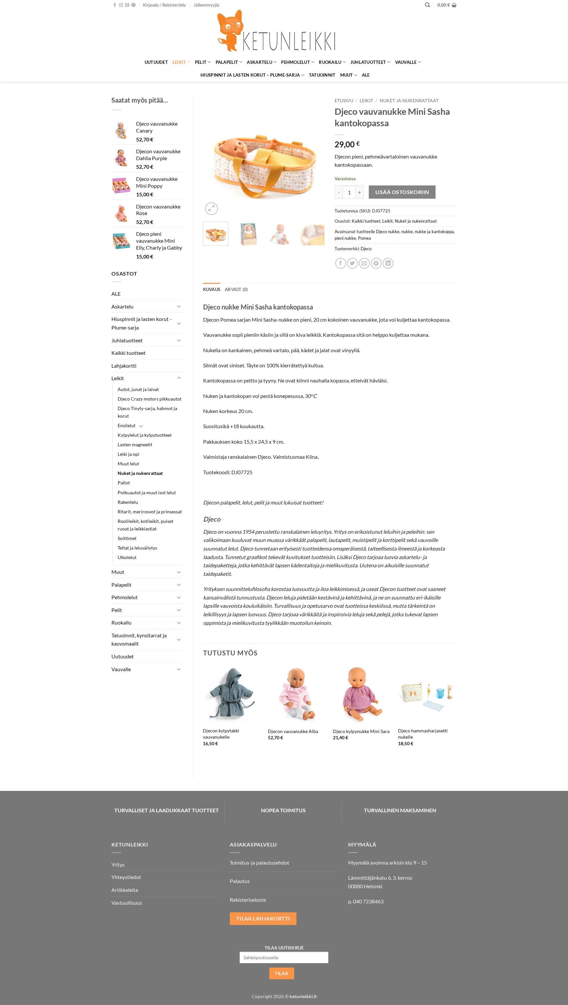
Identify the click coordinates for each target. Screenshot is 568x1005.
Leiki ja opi (128, 454)
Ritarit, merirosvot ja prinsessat (150, 511)
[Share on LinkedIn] (388, 263)
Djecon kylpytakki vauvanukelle (221, 734)
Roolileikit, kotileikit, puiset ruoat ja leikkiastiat (145, 524)
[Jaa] (340, 263)
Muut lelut (128, 463)
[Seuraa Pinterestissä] (133, 5)
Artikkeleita (124, 890)
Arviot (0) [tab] (236, 289)
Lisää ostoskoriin (402, 192)
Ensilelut (126, 425)
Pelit (200, 62)
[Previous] (214, 155)
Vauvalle (406, 62)
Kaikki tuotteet (128, 353)
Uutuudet (156, 62)
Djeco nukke (387, 231)
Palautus (240, 881)
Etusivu (344, 100)
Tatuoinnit (322, 75)
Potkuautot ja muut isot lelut (147, 492)
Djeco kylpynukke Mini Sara (361, 731)
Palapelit (227, 62)
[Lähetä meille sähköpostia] (127, 5)
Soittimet (127, 538)
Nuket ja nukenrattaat (140, 473)
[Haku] (427, 5)
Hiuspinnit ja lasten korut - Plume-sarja (141, 323)
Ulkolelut (127, 557)
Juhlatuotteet (368, 62)
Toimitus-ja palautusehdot (259, 862)
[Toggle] (179, 306)
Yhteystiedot (126, 877)
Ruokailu (330, 62)
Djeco (366, 248)
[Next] (314, 155)
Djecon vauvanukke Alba (293, 731)
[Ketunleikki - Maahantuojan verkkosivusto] (284, 33)
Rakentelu (128, 502)
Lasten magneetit (135, 444)
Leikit (179, 62)
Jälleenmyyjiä (206, 5)
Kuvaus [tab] (212, 289)
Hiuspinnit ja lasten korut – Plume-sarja (250, 75)
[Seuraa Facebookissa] (115, 5)
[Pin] (376, 263)
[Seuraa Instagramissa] (121, 5)
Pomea (364, 238)
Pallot (124, 482)
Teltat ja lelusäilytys (137, 548)
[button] (164, 5)
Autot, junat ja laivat (138, 389)
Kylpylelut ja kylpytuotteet (145, 435)
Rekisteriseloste (248, 899)
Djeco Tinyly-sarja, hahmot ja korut (147, 412)
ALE (366, 75)
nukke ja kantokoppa (434, 231)
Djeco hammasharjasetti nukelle (423, 734)
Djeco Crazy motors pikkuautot (149, 399)
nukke (407, 231)
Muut (346, 75)
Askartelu (259, 62)
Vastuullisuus (126, 902)
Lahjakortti (123, 365)
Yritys (118, 864)
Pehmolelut (295, 62)
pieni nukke (345, 238)
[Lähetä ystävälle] (364, 263)
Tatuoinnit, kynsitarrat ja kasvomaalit (139, 639)
